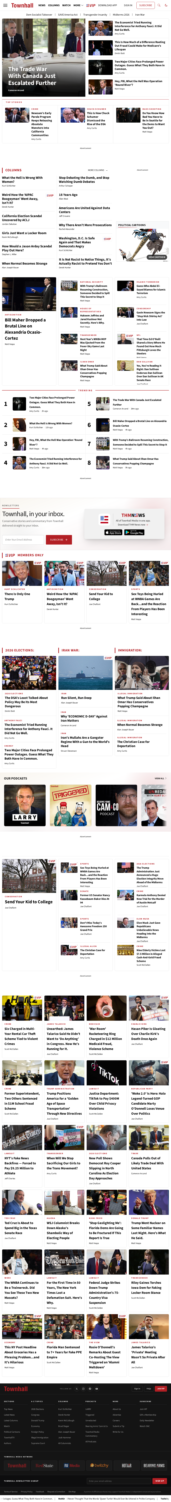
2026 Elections (37, 1409)
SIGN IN (128, 5)
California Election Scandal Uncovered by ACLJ (22, 218)
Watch (7, 1426)
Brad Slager (63, 1426)
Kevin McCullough (66, 1420)
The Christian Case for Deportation (133, 744)
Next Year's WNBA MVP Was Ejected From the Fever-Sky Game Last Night (93, 344)
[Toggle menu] (5, 5)
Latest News (9, 1414)
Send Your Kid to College (29, 902)
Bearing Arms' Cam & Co (97, 1426)
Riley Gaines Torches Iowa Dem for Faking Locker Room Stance (146, 1287)
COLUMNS (54, 5)
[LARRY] (25, 805)
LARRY (88, 1409)
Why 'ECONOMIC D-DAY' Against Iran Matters (84, 718)
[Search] (159, 5)
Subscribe (56, 540)
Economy (35, 1426)
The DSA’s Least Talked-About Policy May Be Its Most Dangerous (26, 702)
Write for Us (118, 1431)
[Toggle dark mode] (166, 5)
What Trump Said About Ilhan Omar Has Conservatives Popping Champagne (93, 371)
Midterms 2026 (121, 15)
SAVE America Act (67, 15)
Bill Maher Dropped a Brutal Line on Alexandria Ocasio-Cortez (25, 329)
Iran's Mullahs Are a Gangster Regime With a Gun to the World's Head (85, 741)
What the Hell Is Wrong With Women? (22, 179)
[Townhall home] (15, 1388)
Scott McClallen (143, 964)
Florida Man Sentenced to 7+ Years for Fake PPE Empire (64, 1352)
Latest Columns (11, 1420)
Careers (116, 1420)
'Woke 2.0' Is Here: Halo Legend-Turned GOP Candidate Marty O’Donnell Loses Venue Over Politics (148, 1103)
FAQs (149, 1388)
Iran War (140, 15)
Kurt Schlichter (36, 427)
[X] (76, 1388)
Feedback (40, 1491)
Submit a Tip (118, 1426)
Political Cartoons (132, 225)
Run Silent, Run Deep (76, 698)
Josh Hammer (64, 1437)
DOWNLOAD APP (107, 5)
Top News (8, 1409)
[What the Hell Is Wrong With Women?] (19, 425)
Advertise (117, 1414)
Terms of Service (11, 1491)
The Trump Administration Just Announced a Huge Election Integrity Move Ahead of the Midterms (150, 875)
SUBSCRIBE (145, 5)
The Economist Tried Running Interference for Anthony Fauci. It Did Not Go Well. (29, 729)
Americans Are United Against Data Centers (84, 210)
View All (160, 778)
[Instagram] (83, 1388)
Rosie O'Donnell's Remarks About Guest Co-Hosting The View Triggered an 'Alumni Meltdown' (105, 1357)
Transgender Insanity (95, 15)
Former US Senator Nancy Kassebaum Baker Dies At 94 (95, 898)
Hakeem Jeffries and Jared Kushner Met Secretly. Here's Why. (92, 319)
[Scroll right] (166, 802)
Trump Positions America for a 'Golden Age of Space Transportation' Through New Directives (64, 1103)
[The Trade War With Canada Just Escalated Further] (103, 404)
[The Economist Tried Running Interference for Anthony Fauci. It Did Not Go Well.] (19, 462)
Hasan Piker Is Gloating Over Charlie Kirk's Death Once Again (148, 1034)
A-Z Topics (37, 1401)
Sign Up (159, 1480)
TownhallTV (9, 1437)
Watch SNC (145, 1426)
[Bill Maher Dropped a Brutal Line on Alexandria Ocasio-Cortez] (103, 425)
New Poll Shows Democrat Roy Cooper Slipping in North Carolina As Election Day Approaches (105, 1168)
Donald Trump (37, 1420)
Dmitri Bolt (10, 711)
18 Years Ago (68, 194)
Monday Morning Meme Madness (142, 1498)
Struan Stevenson (69, 750)
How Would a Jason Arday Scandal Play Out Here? (27, 248)
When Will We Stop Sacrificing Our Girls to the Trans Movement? (63, 1163)
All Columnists (64, 1443)
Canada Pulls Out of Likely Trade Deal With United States (147, 1163)
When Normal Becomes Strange (24, 263)
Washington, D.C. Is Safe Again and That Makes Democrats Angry (77, 242)
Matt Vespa (10, 344)
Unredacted (91, 1420)
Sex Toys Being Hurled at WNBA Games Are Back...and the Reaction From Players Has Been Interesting (148, 604)
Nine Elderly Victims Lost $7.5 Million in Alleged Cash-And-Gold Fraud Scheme (151, 955)
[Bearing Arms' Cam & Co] (116, 805)
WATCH (66, 5)
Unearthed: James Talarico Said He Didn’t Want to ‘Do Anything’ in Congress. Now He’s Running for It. (63, 1039)
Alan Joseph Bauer (69, 702)
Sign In (137, 1388)
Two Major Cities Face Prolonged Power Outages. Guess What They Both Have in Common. (52, 402)
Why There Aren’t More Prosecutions (85, 225)
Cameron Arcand (120, 408)
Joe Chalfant (142, 323)
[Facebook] (90, 1388)
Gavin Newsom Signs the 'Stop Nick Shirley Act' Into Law (151, 316)
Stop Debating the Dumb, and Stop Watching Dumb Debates (84, 179)
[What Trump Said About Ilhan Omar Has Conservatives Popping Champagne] (103, 462)
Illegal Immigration (39, 1437)
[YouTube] (96, 1388)
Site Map (72, 1491)
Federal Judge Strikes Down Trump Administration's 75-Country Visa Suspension (104, 1292)
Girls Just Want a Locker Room (24, 233)
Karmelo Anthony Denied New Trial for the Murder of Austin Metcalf (151, 898)
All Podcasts (91, 1441)
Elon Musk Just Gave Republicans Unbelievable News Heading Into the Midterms (148, 930)
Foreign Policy (37, 1431)
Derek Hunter (53, 609)
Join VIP (160, 1388)
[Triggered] (71, 805)
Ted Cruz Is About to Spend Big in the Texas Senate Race (21, 1228)
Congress (35, 1414)
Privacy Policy (27, 1491)
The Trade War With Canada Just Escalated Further (32, 76)
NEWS (41, 5)
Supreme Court (38, 1443)
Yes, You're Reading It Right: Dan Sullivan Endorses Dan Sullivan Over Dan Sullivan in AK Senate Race (150, 373)
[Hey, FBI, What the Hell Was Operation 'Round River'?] (19, 444)
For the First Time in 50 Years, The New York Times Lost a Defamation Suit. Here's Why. (64, 1292)
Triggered (90, 1414)
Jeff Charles (10, 1178)
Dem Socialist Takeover (39, 15)
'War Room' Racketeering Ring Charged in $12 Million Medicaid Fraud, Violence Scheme (105, 1039)
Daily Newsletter (147, 1420)
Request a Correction (56, 1491)
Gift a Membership (148, 1414)
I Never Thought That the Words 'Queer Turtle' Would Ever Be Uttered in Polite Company (67, 1498)
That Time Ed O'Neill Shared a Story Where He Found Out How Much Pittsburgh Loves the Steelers (151, 346)
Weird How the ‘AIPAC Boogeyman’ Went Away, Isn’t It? (20, 198)
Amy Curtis (141, 297)
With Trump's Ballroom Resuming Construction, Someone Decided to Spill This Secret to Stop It (95, 291)
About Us (117, 1409)
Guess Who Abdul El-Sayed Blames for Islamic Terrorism (151, 289)
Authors (7, 1443)
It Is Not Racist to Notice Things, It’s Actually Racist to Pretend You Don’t (85, 261)
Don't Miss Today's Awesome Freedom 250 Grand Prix (93, 926)
